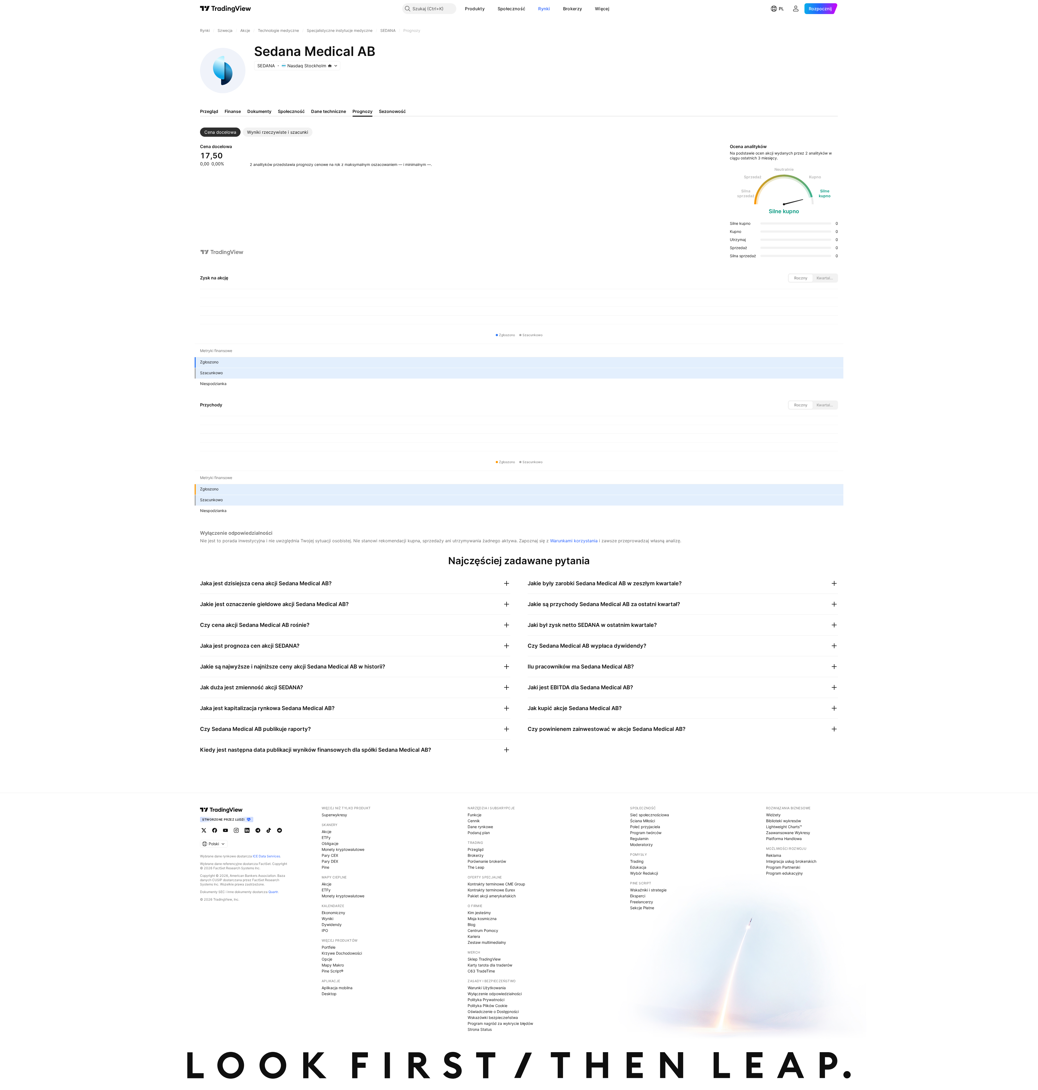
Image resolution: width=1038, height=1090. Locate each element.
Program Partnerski (783, 867)
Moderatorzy (641, 844)
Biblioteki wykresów (783, 820)
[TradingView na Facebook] (214, 830)
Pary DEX (330, 861)
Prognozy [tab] (362, 111)
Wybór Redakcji (644, 873)
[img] (329, 65)
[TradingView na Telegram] (258, 830)
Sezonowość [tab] (392, 111)
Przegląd (476, 849)
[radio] (801, 278)
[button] (488, 8)
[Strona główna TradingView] (225, 8)
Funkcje (474, 815)
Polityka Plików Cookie (487, 1005)
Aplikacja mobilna (337, 987)
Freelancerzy (641, 902)
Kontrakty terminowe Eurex (491, 890)
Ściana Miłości (642, 820)
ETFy (326, 837)
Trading (637, 861)
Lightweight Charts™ (784, 826)
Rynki (544, 8)
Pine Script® (332, 971)
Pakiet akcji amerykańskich (492, 896)
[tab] (220, 132)
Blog (471, 924)
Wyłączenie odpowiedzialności (495, 993)
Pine (325, 867)
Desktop (329, 993)
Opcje (327, 959)
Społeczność (511, 8)
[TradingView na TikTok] (268, 830)
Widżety (773, 815)
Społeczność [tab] (291, 111)
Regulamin (639, 838)
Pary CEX (330, 855)
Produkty (474, 8)
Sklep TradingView (484, 959)
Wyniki (327, 918)
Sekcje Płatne (642, 907)
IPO (325, 930)
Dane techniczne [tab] (328, 111)
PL (781, 8)
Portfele (328, 947)
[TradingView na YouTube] (225, 830)
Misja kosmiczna (482, 918)
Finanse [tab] (233, 111)
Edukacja (638, 867)
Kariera (474, 936)
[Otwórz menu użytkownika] (795, 8)
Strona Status (480, 1029)
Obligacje (330, 843)
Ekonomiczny (333, 912)
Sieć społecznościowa (649, 815)
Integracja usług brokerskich (791, 861)
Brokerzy (572, 8)
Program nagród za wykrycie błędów (500, 1023)
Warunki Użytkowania (487, 987)
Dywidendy (332, 924)
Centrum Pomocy (483, 930)
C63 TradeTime (481, 971)
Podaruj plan (479, 832)
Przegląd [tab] (209, 111)
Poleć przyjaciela (645, 826)
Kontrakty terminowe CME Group (496, 884)
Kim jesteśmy (479, 912)
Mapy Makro (333, 965)
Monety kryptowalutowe (343, 849)
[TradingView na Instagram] (236, 830)
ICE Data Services (266, 856)
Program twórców (645, 832)
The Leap (476, 867)
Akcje (326, 831)
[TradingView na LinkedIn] (247, 830)
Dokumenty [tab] (259, 111)
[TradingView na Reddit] (279, 830)
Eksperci (637, 896)
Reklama (773, 855)
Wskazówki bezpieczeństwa (493, 1017)
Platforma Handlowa (784, 838)
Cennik (474, 820)
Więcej (602, 8)
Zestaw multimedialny (487, 942)
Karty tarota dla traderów (490, 965)
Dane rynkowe (480, 826)
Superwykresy (334, 815)
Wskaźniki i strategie (648, 890)
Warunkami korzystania (574, 540)
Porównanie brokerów (487, 861)
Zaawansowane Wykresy (788, 832)
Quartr (273, 892)
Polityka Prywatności (486, 999)
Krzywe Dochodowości (342, 953)
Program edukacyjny (784, 873)
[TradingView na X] (204, 830)
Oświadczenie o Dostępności (493, 1011)
